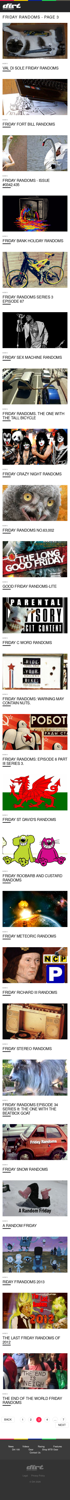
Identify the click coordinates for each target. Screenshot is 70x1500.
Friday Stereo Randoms (35, 1029)
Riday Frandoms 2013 (35, 1262)
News (11, 1446)
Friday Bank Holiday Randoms (35, 221)
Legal (25, 1475)
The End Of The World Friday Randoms (35, 1380)
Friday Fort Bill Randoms (35, 104)
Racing (41, 1446)
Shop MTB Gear (50, 1449)
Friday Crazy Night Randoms (35, 454)
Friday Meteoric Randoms (35, 916)
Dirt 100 (16, 1449)
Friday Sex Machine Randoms (35, 337)
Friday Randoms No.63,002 (35, 510)
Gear (31, 1449)
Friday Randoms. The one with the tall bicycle (35, 396)
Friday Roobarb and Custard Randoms (35, 858)
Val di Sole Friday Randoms (35, 48)
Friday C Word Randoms (35, 623)
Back (8, 1419)
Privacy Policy (38, 1475)
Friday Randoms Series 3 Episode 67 (35, 279)
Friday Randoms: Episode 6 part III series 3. (35, 741)
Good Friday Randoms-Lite (35, 566)
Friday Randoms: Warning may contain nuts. (35, 681)
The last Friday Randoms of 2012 (35, 1320)
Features (57, 1446)
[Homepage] (35, 1467)
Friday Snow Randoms (35, 1149)
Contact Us (35, 1452)
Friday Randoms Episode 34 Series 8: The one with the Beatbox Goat (35, 1089)
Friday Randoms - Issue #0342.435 (35, 162)
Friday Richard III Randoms (35, 972)
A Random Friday (35, 1206)
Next (62, 1425)
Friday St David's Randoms (35, 799)
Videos (25, 1446)
